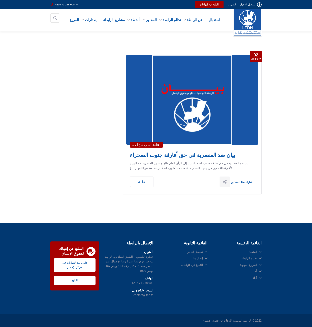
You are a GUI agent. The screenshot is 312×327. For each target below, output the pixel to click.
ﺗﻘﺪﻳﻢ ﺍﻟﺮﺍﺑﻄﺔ (249, 258)
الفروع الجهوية (248, 264)
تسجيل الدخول (247, 4)
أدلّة (254, 277)
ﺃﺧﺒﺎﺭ (254, 271)
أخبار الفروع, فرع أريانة (144, 144)
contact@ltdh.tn (143, 295)
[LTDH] (247, 22)
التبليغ (75, 280)
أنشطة (135, 20)
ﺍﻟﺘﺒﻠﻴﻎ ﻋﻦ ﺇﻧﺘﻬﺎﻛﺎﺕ (209, 4)
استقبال (214, 20)
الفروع (74, 20)
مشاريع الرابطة (114, 20)
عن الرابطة (195, 20)
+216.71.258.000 (65, 4)
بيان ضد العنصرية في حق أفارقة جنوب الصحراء (182, 155)
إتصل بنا (232, 4)
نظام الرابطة (172, 20)
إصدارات (91, 20)
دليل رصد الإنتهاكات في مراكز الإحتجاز (74, 265)
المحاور (151, 20)
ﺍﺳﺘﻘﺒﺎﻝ (252, 251)
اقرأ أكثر (141, 181)
